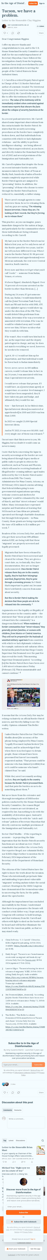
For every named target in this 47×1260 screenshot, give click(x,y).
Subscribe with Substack (25, 1221)
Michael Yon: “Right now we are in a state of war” (16, 1169)
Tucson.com (30, 960)
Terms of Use (35, 1070)
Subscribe (33, 3)
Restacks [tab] (17, 1110)
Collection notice (24, 1243)
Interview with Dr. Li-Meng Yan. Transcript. (15, 1175)
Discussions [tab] (20, 1140)
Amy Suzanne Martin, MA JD (18, 25)
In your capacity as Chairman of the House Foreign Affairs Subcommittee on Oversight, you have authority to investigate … (17, 1154)
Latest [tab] (11, 1140)
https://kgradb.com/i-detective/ (29, 946)
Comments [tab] (7, 1110)
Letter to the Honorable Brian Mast (17, 1149)
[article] (23, 1154)
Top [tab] (4, 1140)
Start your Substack (17, 1249)
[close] (40, 1179)
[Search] (42, 1140)
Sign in (42, 3)
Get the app (35, 1249)
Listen (41, 26)
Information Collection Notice (25, 1073)
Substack (11, 1255)
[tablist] (12, 1110)
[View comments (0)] (12, 33)
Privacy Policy (27, 1232)
